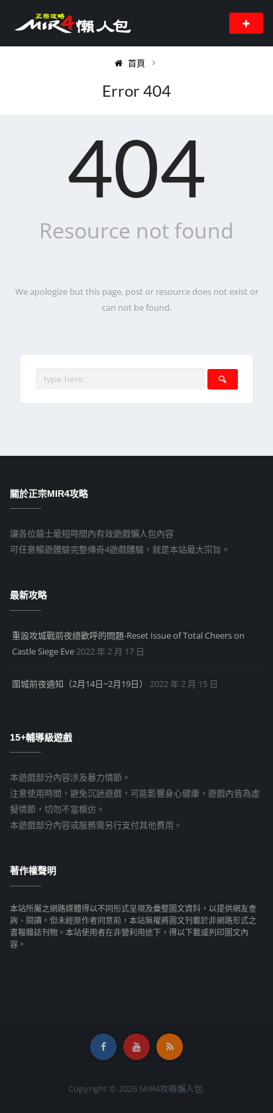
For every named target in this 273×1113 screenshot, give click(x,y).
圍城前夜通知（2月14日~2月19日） (80, 684)
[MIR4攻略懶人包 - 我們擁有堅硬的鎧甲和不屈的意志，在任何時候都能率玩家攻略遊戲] (72, 22)
